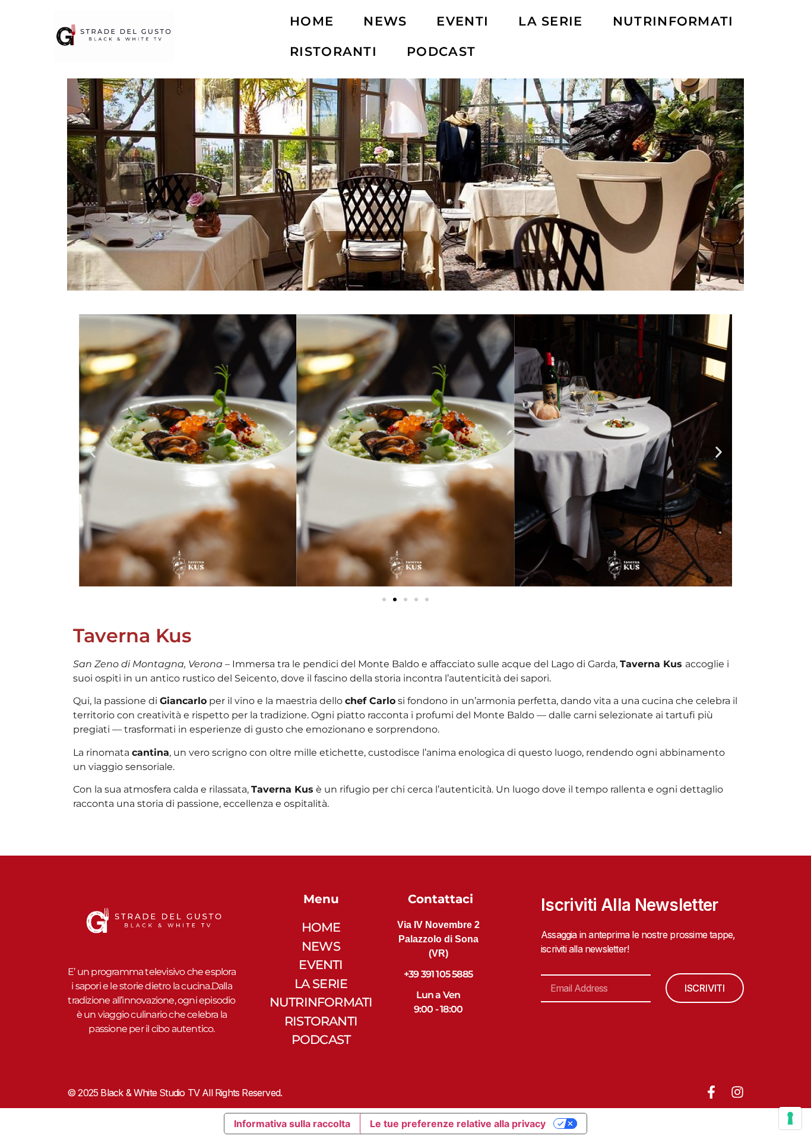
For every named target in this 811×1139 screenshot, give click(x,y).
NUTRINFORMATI (673, 21)
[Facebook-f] (711, 1092)
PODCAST (441, 51)
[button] (92, 452)
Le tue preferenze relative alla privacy (458, 1123)
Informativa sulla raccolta (292, 1123)
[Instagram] (737, 1092)
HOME (312, 21)
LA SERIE (550, 21)
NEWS (385, 21)
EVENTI (462, 21)
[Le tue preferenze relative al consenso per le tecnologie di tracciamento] (790, 1118)
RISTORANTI (333, 51)
